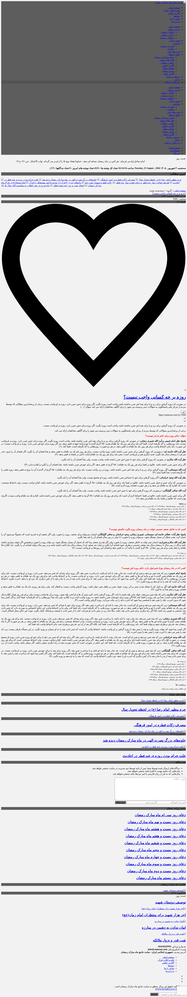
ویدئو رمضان (168, 71)
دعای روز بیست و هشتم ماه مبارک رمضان (155, 829)
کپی (183, 412)
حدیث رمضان (167, 35)
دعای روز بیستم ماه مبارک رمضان (161, 878)
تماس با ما (175, 19)
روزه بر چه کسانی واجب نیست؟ (154, 397)
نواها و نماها (174, 54)
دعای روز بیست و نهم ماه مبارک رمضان (157, 822)
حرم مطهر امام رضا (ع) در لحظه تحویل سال (159, 179)
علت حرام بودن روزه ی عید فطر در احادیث (154, 756)
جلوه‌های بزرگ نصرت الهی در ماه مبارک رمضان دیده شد (69, 179)
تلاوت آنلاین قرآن (172, 10)
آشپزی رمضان (167, 46)
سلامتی (176, 43)
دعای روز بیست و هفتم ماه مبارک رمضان (156, 836)
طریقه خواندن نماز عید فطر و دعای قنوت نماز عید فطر (142, 182)
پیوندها (177, 16)
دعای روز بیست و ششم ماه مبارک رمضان (155, 843)
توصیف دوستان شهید (170, 902)
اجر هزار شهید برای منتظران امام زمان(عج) (154, 915)
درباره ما (176, 21)
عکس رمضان (167, 62)
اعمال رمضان (167, 32)
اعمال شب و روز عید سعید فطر (68, 185)
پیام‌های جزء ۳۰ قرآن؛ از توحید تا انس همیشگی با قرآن (55, 182)
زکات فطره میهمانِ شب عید (98, 182)
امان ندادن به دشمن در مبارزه (164, 927)
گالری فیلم (168, 74)
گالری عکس (174, 13)
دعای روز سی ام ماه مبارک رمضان (160, 815)
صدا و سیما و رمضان (164, 57)
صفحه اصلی (174, 7)
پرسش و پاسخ (173, 76)
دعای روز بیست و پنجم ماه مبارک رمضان (156, 850)
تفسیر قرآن (174, 40)
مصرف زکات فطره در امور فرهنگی (117, 179)
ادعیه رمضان (173, 29)
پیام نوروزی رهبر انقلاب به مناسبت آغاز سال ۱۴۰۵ (25, 185)
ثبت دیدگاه (120, 802)
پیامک (177, 79)
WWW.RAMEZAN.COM (167, 989)
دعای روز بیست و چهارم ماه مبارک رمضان (155, 857)
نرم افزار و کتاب (172, 82)
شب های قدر (173, 51)
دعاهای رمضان (167, 38)
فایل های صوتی (166, 60)
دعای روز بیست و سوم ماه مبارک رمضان (156, 864)
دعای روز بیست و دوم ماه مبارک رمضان (156, 871)
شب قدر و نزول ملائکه (169, 940)
